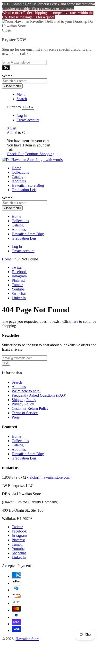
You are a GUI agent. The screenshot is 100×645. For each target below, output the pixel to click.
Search (17, 382)
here (75, 321)
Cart (11, 128)
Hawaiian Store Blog (28, 185)
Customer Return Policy (30, 408)
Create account (28, 120)
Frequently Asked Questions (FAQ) (39, 395)
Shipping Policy (24, 400)
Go (6, 67)
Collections (20, 172)
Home (16, 168)
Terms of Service (25, 413)
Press (16, 417)
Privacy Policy (23, 404)
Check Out (15, 154)
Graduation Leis (24, 190)
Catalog (18, 177)
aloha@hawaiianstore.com (50, 477)
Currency (14, 107)
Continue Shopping (39, 154)
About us (19, 181)
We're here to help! (26, 391)
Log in (22, 115)
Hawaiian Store (27, 639)
